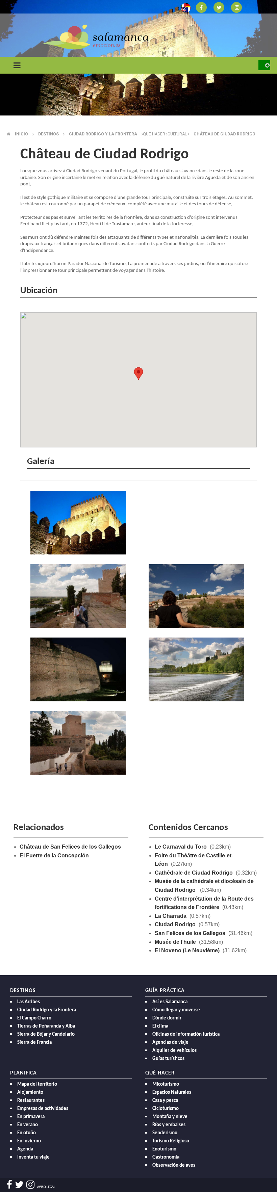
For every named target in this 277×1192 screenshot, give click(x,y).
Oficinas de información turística (186, 1034)
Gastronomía (165, 1157)
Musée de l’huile (175, 942)
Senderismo (164, 1133)
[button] (138, 374)
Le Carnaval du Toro (181, 847)
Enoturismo (164, 1149)
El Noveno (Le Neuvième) (187, 950)
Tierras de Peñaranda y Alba (46, 1026)
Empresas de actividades (42, 1108)
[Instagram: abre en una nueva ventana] (236, 7)
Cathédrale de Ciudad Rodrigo (194, 873)
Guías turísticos (168, 1058)
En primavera (31, 1116)
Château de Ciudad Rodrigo (224, 134)
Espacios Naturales (171, 1092)
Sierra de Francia (34, 1042)
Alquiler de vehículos (174, 1050)
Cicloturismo (165, 1108)
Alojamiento (30, 1092)
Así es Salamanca (169, 1002)
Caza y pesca (165, 1100)
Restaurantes (31, 1100)
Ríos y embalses (168, 1125)
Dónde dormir (166, 1018)
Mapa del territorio (37, 1084)
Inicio (21, 134)
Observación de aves (173, 1165)
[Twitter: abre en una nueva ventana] (219, 7)
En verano (27, 1125)
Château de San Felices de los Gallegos (70, 847)
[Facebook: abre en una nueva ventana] (201, 7)
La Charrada (170, 916)
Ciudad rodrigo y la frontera (103, 134)
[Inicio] (95, 37)
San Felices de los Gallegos (190, 933)
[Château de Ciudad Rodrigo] (79, 524)
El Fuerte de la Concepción (54, 855)
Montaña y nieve (169, 1116)
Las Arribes (28, 1002)
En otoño (26, 1133)
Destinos (48, 134)
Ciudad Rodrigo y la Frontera (46, 1010)
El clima (160, 1026)
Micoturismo (165, 1084)
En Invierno (29, 1141)
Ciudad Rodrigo (175, 924)
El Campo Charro (34, 1018)
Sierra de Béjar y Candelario (46, 1034)
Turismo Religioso (170, 1141)
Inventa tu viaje (33, 1157)
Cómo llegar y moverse (176, 1010)
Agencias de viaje (170, 1042)
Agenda (25, 1149)
